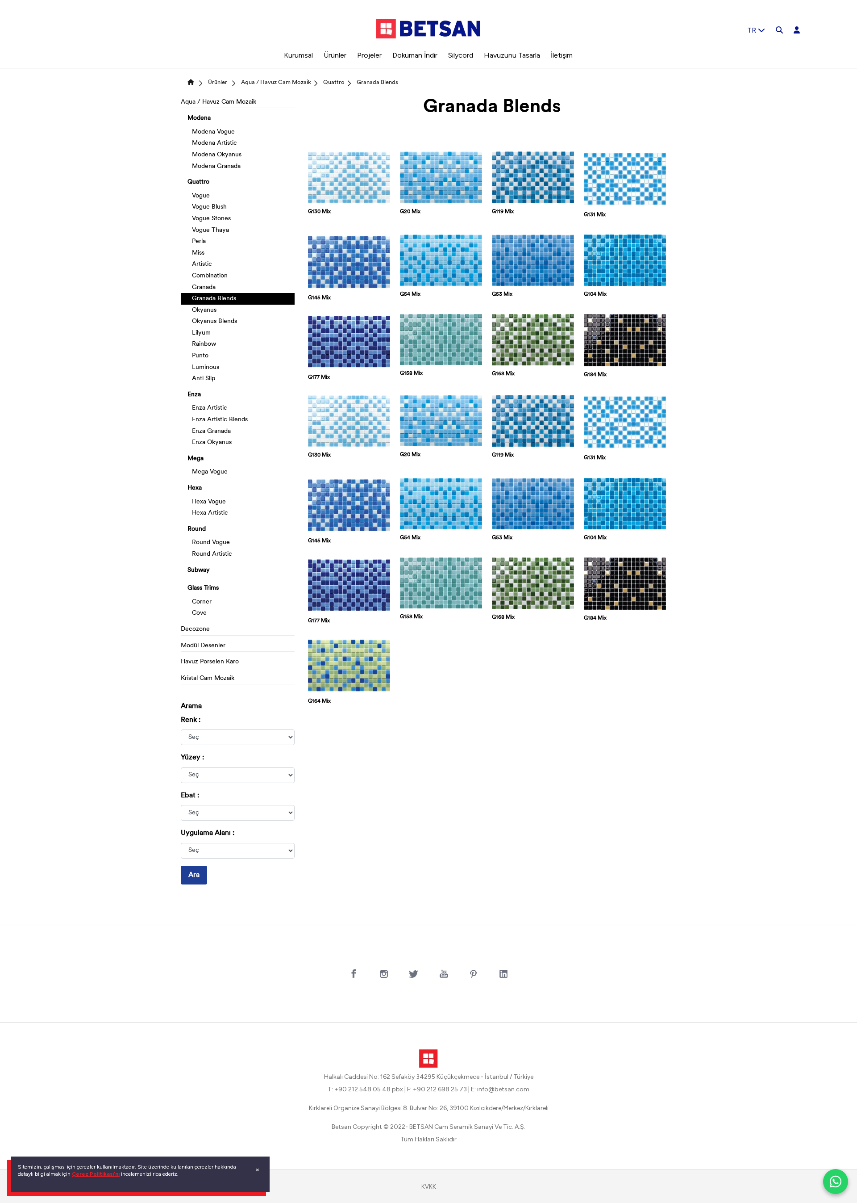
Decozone (195, 629)
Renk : (190, 720)
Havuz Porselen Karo (210, 661)
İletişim (562, 55)
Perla (199, 241)
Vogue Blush (209, 207)
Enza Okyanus (212, 442)
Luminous (205, 367)
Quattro (334, 82)
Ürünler (335, 55)
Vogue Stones (211, 218)
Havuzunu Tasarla (512, 55)
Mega (195, 458)
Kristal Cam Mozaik (207, 678)
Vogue (201, 196)
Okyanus (204, 310)
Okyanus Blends (214, 321)
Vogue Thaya (210, 230)
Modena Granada (216, 166)
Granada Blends (377, 82)
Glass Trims (203, 588)
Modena (199, 118)
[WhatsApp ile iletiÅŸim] (835, 1181)
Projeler (369, 55)
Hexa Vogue (209, 502)
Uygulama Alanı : (207, 833)
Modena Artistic (214, 143)
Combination (210, 275)
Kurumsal (298, 55)
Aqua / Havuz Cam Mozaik (276, 82)
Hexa (194, 488)
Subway (198, 570)
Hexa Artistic (210, 513)
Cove (199, 613)
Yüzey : (192, 757)
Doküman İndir (414, 55)
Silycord (460, 55)
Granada (204, 287)
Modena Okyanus (216, 154)
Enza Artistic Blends (220, 419)
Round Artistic (212, 554)
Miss (198, 253)
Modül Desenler (203, 645)
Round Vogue (211, 542)
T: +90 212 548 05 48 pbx (365, 1089)
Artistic (202, 264)
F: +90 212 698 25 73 (437, 1089)
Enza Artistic (209, 408)
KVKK (428, 1186)
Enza (194, 394)
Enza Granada (211, 431)
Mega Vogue (210, 472)
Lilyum (201, 333)
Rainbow (204, 344)
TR (752, 30)
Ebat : (190, 795)
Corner (202, 602)
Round (196, 529)
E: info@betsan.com (500, 1089)
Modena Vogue (213, 132)
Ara (194, 875)
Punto (200, 355)
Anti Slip (203, 378)
